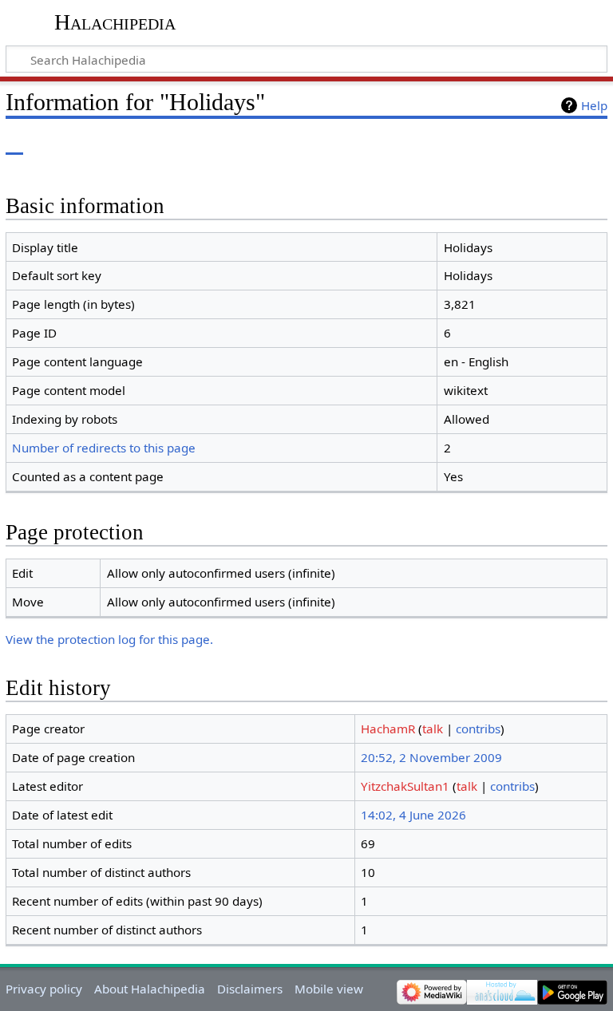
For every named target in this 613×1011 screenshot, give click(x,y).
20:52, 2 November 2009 (431, 757)
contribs (478, 729)
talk (432, 729)
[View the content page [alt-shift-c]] (14, 143)
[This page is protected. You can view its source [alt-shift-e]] (527, 143)
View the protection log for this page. (109, 639)
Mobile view (329, 989)
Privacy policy (44, 989)
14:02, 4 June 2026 (413, 815)
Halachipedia (115, 22)
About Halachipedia (149, 989)
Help (594, 105)
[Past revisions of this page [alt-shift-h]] (557, 143)
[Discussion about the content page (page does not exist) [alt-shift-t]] (50, 143)
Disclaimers (250, 989)
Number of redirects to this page (104, 448)
